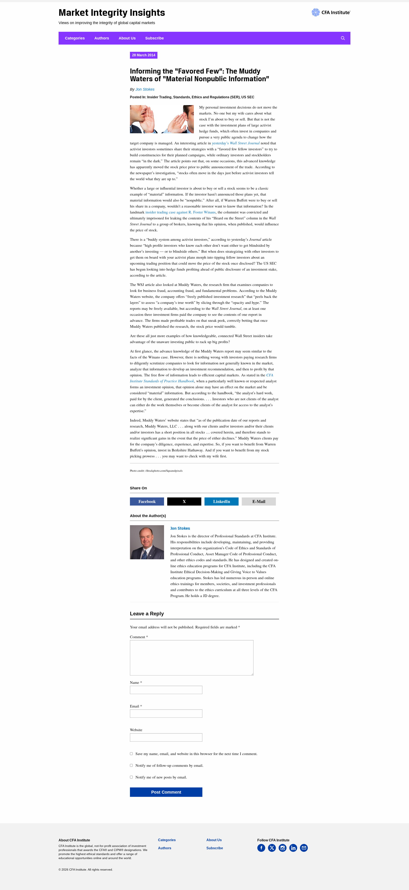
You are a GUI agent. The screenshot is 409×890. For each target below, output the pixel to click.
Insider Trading (159, 97)
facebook (261, 848)
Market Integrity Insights (112, 12)
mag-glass (343, 38)
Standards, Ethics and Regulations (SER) (206, 97)
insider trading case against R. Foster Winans (180, 212)
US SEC (247, 97)
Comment (139, 636)
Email (136, 706)
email (304, 848)
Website (136, 729)
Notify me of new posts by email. (161, 777)
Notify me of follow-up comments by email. (169, 765)
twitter (272, 848)
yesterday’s (236, 142)
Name (136, 682)
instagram (283, 848)
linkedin (293, 848)
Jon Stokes (144, 89)
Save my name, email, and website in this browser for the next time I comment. (196, 753)
